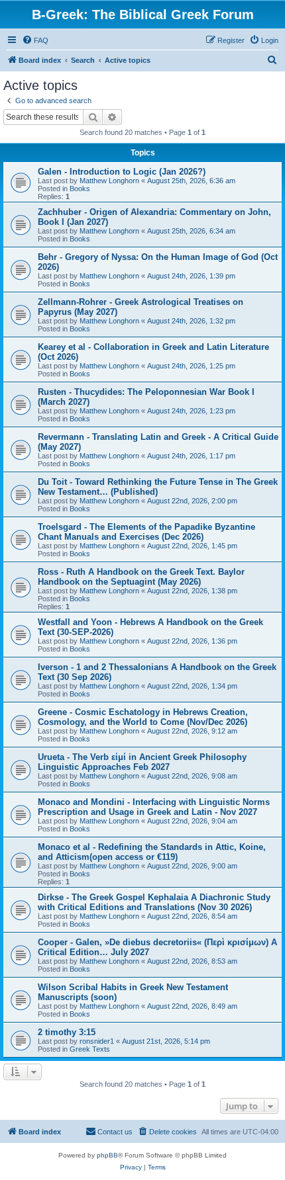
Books (80, 188)
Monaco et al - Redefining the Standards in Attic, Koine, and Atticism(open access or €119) (152, 852)
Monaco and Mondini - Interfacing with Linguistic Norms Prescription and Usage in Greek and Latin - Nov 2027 (154, 807)
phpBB (107, 1155)
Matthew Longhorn (109, 181)
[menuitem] (35, 40)
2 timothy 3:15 (66, 1032)
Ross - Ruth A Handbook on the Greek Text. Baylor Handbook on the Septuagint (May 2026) (141, 577)
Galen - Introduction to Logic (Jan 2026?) (121, 172)
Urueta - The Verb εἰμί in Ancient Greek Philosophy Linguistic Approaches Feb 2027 (142, 762)
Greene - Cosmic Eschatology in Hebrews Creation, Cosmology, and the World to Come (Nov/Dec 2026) (143, 717)
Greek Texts (90, 1049)
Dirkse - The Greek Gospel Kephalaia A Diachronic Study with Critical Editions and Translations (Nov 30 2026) (154, 902)
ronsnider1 (97, 1041)
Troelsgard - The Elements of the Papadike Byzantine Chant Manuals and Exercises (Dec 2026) (146, 532)
